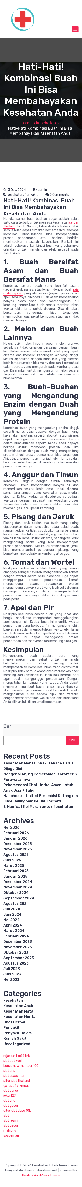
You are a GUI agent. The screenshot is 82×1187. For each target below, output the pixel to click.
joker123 (9, 1096)
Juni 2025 (12, 860)
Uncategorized (16, 1044)
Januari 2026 (15, 838)
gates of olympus (16, 1086)
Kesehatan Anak (18, 1006)
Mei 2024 (11, 920)
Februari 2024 (16, 936)
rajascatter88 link (16, 1056)
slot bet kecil (12, 1061)
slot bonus (11, 1091)
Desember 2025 (17, 844)
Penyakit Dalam (17, 1033)
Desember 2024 (17, 882)
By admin (40, 190)
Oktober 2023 (15, 952)
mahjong (9, 1130)
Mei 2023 (11, 979)
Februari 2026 (16, 833)
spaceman (11, 1135)
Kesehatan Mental (19, 1017)
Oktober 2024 (15, 893)
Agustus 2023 (16, 963)
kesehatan (46, 122)
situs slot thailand (16, 1081)
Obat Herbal (14, 1022)
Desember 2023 (17, 941)
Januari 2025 (15, 876)
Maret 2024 (13, 931)
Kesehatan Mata (18, 1011)
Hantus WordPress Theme (41, 1175)
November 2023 (17, 947)
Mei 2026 (11, 827)
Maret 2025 (13, 865)
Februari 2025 (16, 871)
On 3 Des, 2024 (14, 190)
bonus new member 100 (20, 1066)
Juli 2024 (11, 909)
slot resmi (10, 1121)
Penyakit (31, 195)
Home (26, 122)
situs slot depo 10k (17, 1111)
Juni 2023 (12, 974)
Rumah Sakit (14, 1038)
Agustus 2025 (16, 855)
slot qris (9, 1071)
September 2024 (18, 898)
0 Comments (59, 195)
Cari (8, 726)
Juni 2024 (12, 914)
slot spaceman (14, 1076)
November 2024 (17, 887)
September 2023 (18, 958)
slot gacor (10, 1106)
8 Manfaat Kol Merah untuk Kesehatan (38, 807)
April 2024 (12, 925)
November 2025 (17, 849)
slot (6, 1116)
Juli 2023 (11, 969)
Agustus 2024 (16, 903)
